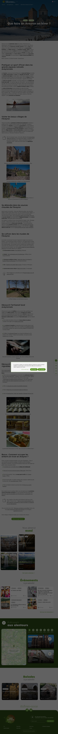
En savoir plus (26, 369)
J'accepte (42, 369)
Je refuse (34, 369)
